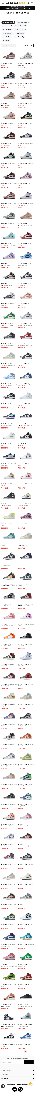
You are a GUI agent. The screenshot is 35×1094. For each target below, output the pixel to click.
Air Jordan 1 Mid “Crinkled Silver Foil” (25, 64)
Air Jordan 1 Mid (7, 64)
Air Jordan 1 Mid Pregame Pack (25, 1025)
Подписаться (28, 1062)
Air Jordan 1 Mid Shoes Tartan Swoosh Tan (9, 585)
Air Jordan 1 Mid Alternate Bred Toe (25, 605)
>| (32, 1051)
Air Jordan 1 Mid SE (25, 84)
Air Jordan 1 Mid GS (26, 625)
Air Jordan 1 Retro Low (25, 424)
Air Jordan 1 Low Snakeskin (25, 1005)
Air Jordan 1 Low (25, 144)
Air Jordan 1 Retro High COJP (8, 1025)
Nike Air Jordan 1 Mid (23, 444)
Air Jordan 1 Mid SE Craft (23, 544)
